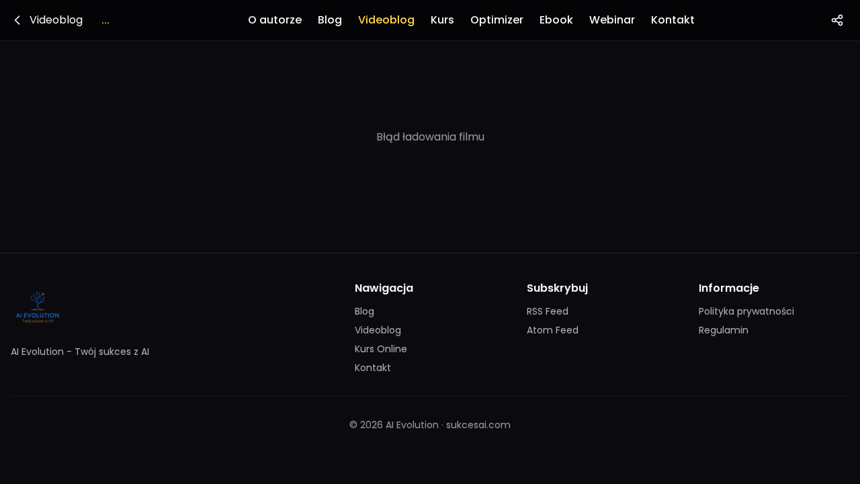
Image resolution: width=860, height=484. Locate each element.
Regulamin (723, 330)
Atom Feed (552, 330)
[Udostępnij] (837, 20)
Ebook (556, 20)
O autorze (275, 20)
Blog (330, 20)
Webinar (612, 20)
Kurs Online (381, 349)
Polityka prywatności (746, 311)
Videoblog (386, 20)
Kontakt (673, 20)
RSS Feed (547, 311)
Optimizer (496, 20)
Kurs (442, 20)
